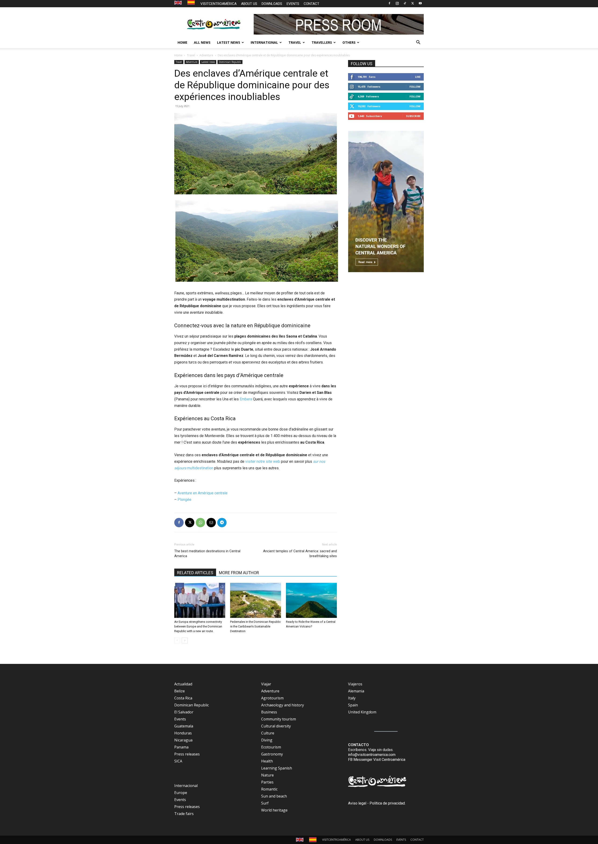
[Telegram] (222, 522)
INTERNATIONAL (264, 42)
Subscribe (413, 116)
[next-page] (185, 640)
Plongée (184, 499)
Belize (179, 691)
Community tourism (278, 719)
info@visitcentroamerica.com (371, 754)
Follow (414, 86)
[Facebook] (389, 3)
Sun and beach (274, 796)
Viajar (266, 684)
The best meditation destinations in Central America (207, 553)
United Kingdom (362, 712)
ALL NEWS (202, 42)
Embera (246, 399)
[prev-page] (177, 640)
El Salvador (183, 712)
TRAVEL (294, 42)
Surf (265, 803)
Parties (267, 782)
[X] (412, 3)
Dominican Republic (230, 62)
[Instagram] (397, 3)
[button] (418, 42)
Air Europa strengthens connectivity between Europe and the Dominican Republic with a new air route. (198, 626)
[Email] (211, 522)
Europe (180, 792)
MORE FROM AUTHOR (239, 572)
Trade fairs (184, 813)
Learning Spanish (276, 768)
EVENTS (293, 4)
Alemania (356, 691)
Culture (267, 733)
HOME (182, 42)
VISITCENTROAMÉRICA (218, 4)
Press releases (187, 754)
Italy (352, 698)
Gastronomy (272, 754)
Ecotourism (271, 747)
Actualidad (183, 684)
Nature (267, 775)
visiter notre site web (262, 461)
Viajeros (355, 684)
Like (417, 76)
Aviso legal (357, 803)
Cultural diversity (276, 726)
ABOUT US (249, 4)
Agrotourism (272, 698)
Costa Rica (183, 698)
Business (269, 712)
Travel (191, 55)
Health (267, 761)
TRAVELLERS (322, 42)
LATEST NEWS (228, 42)
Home (178, 55)
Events (180, 719)
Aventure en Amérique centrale (203, 493)
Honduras (183, 733)
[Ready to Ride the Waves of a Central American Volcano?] (311, 600)
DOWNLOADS (272, 4)
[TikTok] (404, 3)
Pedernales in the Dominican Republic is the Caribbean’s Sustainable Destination (255, 626)
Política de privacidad (387, 803)
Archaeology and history (282, 705)
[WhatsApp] (200, 522)
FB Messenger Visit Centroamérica (376, 759)
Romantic (269, 789)
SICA (178, 761)
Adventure (206, 55)
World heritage (274, 810)
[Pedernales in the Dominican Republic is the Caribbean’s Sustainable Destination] (255, 600)
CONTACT (311, 4)
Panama (181, 747)
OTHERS (349, 42)
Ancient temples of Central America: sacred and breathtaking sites (300, 553)
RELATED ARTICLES (195, 572)
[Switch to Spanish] (191, 2)
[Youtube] (420, 3)
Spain (353, 705)
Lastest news (208, 62)
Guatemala (183, 726)
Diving (266, 740)
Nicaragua (183, 740)
